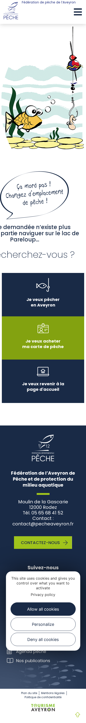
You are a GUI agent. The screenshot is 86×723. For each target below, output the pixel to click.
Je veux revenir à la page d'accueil (43, 386)
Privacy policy (43, 594)
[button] (78, 12)
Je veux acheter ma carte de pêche (43, 343)
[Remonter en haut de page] (74, 715)
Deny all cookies (43, 639)
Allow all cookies (43, 609)
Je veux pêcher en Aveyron (43, 302)
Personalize (43, 624)
